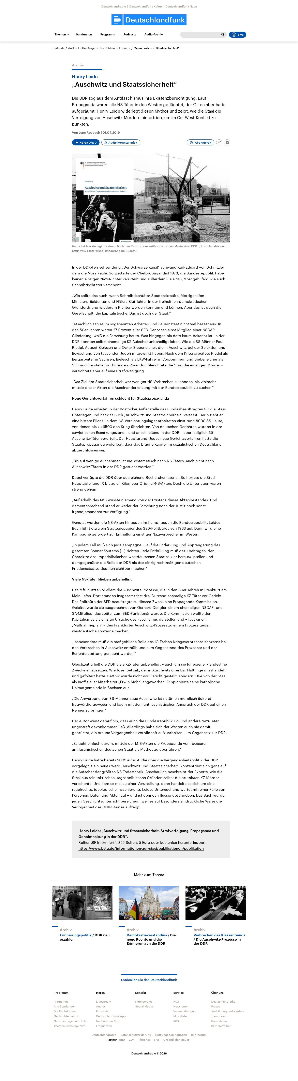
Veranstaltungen (184, 1011)
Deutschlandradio (113, 6)
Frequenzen (104, 1026)
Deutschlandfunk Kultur (145, 6)
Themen (60, 34)
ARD (122, 1039)
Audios (101, 1006)
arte (156, 1039)
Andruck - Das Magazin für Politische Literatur (99, 48)
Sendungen (84, 34)
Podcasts (129, 34)
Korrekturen (219, 1021)
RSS (176, 1021)
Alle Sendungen (65, 1006)
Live (240, 34)
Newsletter (180, 1006)
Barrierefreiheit (221, 1026)
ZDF (131, 1039)
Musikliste (180, 1016)
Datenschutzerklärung (135, 1034)
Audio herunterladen (122, 142)
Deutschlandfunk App (111, 1016)
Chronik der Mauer (176, 1039)
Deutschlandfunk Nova (181, 6)
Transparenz (219, 1016)
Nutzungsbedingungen (171, 1034)
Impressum (199, 1034)
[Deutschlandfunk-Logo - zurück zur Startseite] (149, 20)
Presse (215, 1006)
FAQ (176, 1001)
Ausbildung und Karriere (227, 1011)
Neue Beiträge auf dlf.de (70, 1021)
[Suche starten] (223, 35)
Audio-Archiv (153, 34)
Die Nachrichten (65, 1011)
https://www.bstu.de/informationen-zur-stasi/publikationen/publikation (141, 848)
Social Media (144, 1006)
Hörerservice (143, 1001)
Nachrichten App (107, 1021)
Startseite (58, 48)
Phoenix (144, 1039)
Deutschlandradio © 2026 (149, 1053)
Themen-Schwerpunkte (69, 1026)
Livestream (103, 1001)
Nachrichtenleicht (66, 1016)
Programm (107, 34)
